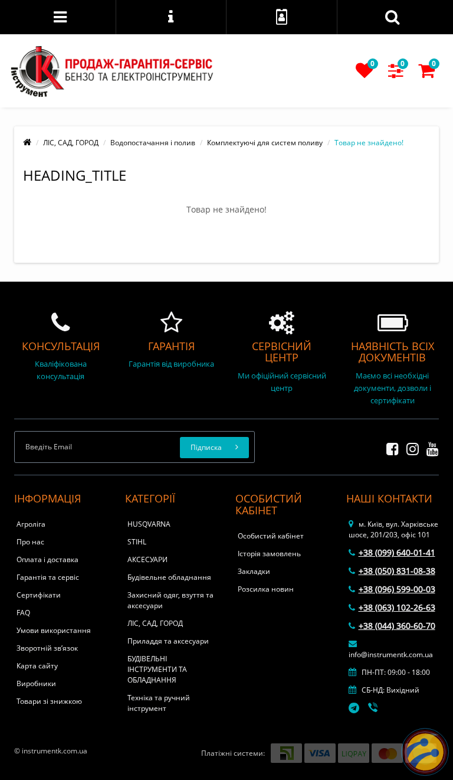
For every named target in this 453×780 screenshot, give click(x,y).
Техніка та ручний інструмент (158, 703)
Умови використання (54, 630)
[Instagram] (410, 447)
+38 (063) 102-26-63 (397, 607)
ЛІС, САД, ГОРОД (71, 143)
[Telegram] (354, 708)
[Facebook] (389, 447)
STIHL (136, 542)
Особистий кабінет (271, 536)
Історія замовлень (269, 554)
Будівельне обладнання (169, 577)
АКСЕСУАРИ (147, 559)
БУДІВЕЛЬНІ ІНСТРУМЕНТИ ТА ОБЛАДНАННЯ (157, 669)
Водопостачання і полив (152, 143)
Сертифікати (39, 595)
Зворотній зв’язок (47, 648)
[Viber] (374, 708)
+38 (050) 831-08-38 (397, 570)
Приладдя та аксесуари (168, 641)
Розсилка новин (266, 589)
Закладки (254, 571)
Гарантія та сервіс (48, 577)
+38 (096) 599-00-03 (397, 589)
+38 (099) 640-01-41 (397, 552)
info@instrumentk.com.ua (391, 655)
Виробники (36, 683)
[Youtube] (430, 447)
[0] (364, 74)
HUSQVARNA (148, 524)
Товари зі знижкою (49, 701)
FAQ (23, 613)
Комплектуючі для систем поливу (265, 143)
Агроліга (31, 524)
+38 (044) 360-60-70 (397, 625)
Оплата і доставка (47, 559)
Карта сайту (37, 666)
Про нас (30, 542)
